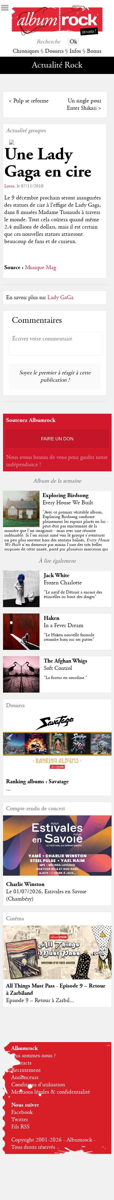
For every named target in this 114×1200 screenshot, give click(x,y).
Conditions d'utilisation (38, 1084)
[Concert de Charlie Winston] (57, 874)
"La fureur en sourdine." (65, 678)
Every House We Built (68, 502)
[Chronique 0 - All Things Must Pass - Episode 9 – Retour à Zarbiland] (57, 958)
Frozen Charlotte (63, 583)
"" (56, 535)
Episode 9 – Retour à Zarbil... (40, 1000)
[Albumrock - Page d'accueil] (57, 34)
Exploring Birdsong (65, 495)
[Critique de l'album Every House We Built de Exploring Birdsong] (21, 525)
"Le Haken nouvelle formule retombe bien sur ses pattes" (69, 637)
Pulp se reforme (31, 101)
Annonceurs (24, 1077)
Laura (9, 186)
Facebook (22, 1112)
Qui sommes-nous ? (33, 1055)
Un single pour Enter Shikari (84, 104)
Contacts (21, 1063)
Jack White (56, 575)
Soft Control (58, 668)
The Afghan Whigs (65, 660)
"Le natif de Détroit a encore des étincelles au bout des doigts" (73, 594)
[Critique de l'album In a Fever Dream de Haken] (21, 648)
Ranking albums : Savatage (37, 781)
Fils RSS (20, 1127)
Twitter (19, 1119)
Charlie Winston (25, 884)
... (8, 789)
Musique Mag (40, 267)
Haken (51, 618)
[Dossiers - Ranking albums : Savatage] (57, 771)
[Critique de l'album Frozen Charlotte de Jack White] (21, 605)
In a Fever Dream (63, 625)
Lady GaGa (60, 297)
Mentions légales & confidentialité (50, 1092)
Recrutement (26, 1070)
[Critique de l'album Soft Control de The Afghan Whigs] (21, 691)
